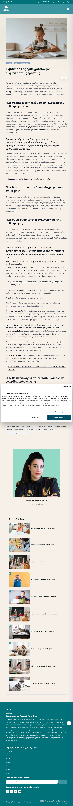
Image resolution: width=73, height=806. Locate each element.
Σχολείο (9, 63)
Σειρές (8, 755)
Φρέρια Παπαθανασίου (36, 501)
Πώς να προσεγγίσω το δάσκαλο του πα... (44, 562)
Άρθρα (8, 762)
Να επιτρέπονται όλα (59, 417)
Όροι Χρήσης (28, 802)
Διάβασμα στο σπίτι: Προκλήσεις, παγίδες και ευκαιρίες (29, 179)
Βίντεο (8, 758)
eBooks (8, 770)
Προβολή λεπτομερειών (60, 412)
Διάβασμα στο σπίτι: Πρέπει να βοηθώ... (43, 528)
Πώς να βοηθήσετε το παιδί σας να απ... (43, 631)
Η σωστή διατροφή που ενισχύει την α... (44, 544)
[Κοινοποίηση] (65, 77)
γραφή (8, 91)
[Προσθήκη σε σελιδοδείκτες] (62, 77)
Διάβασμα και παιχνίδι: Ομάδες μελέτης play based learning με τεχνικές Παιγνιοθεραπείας (35, 283)
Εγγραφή (63, 782)
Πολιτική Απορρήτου (13, 802)
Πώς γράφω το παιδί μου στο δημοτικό (43, 596)
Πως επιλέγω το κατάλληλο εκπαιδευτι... (44, 614)
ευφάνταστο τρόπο (36, 130)
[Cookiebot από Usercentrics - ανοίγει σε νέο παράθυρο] (63, 387)
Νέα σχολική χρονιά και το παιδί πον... (43, 579)
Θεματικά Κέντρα (11, 766)
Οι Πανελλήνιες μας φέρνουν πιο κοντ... (43, 683)
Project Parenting (59, 801)
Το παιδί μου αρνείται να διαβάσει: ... (43, 649)
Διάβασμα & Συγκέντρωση (21, 63)
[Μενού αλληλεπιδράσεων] (69, 723)
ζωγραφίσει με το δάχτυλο (28, 270)
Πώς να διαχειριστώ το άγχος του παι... (43, 666)
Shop (7, 773)
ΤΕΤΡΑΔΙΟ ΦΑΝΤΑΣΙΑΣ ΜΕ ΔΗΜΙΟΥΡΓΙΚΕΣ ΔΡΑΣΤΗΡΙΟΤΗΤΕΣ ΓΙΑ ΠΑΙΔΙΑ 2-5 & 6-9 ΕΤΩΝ (37, 368)
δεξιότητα (36, 153)
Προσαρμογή (35, 417)
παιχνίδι (34, 355)
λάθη (33, 197)
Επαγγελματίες (11, 751)
